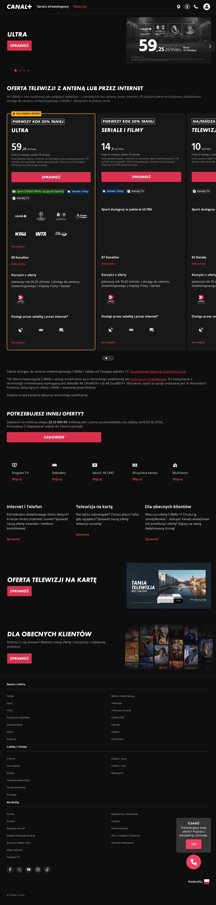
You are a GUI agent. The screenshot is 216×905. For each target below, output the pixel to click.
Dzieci (10, 732)
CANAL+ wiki (118, 766)
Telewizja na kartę (121, 710)
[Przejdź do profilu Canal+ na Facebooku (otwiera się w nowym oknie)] (10, 869)
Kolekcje (11, 739)
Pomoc (11, 814)
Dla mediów (13, 766)
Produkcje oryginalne (18, 718)
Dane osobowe (119, 828)
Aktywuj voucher (16, 828)
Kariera (10, 773)
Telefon (115, 732)
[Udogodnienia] (187, 6)
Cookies (115, 821)
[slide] (108, 40)
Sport (10, 703)
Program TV (13, 857)
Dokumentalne (14, 725)
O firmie (11, 759)
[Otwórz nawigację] (206, 6)
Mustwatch (117, 773)
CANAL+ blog (118, 759)
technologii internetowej (148, 379)
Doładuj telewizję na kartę (21, 836)
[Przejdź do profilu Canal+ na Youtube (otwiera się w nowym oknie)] (28, 869)
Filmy (10, 710)
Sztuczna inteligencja (122, 843)
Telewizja (116, 703)
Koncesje (11, 795)
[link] (19, 46)
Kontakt (11, 821)
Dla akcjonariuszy (16, 788)
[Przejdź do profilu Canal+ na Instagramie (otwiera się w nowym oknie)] (38, 869)
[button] (210, 46)
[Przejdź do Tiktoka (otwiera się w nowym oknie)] (47, 869)
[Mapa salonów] (178, 7)
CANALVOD (117, 718)
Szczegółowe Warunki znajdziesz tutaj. (158, 371)
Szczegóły (18, 247)
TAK (194, 844)
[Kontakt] (196, 7)
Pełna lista (18, 264)
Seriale (10, 696)
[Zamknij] (211, 818)
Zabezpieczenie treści (18, 780)
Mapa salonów (15, 850)
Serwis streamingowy (123, 696)
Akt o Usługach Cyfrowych (125, 836)
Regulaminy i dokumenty (124, 814)
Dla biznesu (117, 739)
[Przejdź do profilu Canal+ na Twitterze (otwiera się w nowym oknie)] (19, 869)
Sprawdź (13, 539)
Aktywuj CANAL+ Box (19, 843)
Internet (115, 725)
